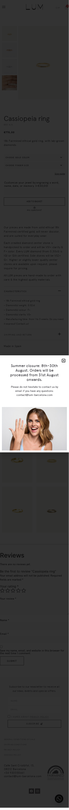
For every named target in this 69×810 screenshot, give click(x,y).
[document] (34, 404)
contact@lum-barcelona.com (34, 394)
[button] (63, 360)
